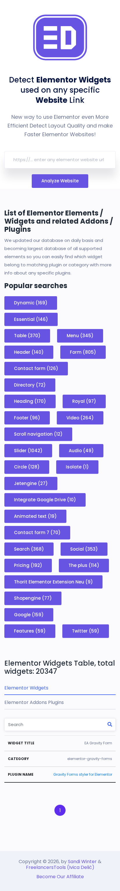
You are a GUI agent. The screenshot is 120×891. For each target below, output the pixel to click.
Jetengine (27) (31, 483)
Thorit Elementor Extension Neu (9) (53, 582)
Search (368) (29, 549)
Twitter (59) (85, 631)
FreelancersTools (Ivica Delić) (60, 867)
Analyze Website (60, 181)
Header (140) (29, 352)
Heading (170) (30, 401)
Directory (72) (30, 385)
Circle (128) (27, 467)
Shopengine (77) (33, 598)
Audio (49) (81, 450)
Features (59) (30, 631)
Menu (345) (80, 336)
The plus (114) (83, 565)
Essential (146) (31, 319)
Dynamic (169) (30, 303)
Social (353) (84, 549)
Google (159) (29, 614)
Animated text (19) (35, 516)
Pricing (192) (28, 565)
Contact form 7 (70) (37, 532)
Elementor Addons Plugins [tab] (34, 702)
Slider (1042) (28, 450)
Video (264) (80, 417)
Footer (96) (27, 417)
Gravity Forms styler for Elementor (82, 774)
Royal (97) (84, 401)
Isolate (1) (77, 467)
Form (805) (83, 352)
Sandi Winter (82, 861)
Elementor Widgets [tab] (26, 688)
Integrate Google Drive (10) (45, 500)
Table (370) (27, 336)
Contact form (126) (36, 368)
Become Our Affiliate (60, 876)
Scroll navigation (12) (38, 434)
